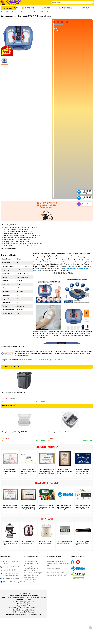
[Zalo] (47, 215)
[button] (90, 628)
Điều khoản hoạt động (30, 577)
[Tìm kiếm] (92, 3)
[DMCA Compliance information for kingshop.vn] (78, 575)
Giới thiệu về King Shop (31, 575)
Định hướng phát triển (30, 582)
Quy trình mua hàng (30, 579)
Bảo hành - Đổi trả (29, 570)
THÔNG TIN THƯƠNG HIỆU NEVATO (12, 346)
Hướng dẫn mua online (31, 568)
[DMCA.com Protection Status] (77, 579)
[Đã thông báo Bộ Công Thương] (78, 571)
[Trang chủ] (10, 2)
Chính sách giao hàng (30, 566)
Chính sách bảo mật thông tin (33, 573)
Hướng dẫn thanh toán (30, 561)
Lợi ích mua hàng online (31, 563)
